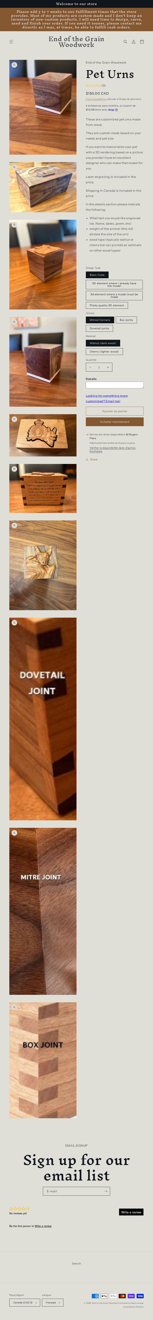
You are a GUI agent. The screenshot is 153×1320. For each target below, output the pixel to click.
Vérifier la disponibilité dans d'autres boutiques (112, 449)
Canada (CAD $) (23, 1302)
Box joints (126, 320)
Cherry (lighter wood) (104, 351)
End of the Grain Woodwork (105, 1303)
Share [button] (94, 459)
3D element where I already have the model (114, 285)
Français (51, 1302)
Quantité (91, 359)
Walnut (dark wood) (103, 343)
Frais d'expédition (96, 99)
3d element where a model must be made (114, 296)
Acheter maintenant (114, 422)
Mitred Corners (100, 320)
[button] (11, 42)
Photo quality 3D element (107, 305)
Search (76, 1263)
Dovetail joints (99, 328)
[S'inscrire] (106, 1191)
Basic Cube (97, 275)
